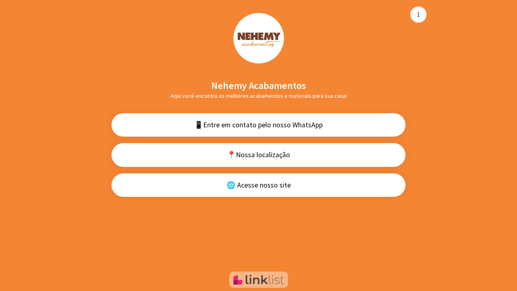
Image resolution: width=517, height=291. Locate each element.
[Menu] (418, 14)
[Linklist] (258, 280)
